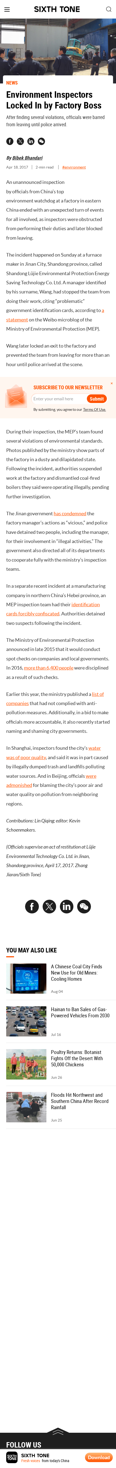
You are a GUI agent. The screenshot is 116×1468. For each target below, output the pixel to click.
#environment (74, 167)
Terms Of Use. (94, 409)
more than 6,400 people (48, 668)
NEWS (12, 82)
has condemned (70, 513)
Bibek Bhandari (27, 158)
